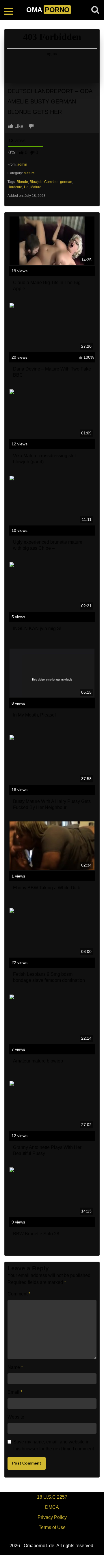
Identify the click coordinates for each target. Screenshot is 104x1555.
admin (22, 164)
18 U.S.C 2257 (52, 1497)
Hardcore (15, 187)
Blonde (22, 182)
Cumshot (51, 182)
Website (16, 1417)
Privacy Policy (52, 1517)
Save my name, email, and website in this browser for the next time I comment (53, 1445)
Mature (29, 173)
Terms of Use (52, 1527)
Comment (19, 1293)
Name (15, 1367)
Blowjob (36, 182)
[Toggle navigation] (8, 9)
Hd (26, 187)
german (66, 182)
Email (15, 1392)
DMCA (52, 1507)
